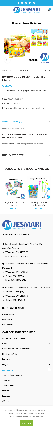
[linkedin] (30, 3)
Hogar (5, 364)
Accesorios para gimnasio (13, 338)
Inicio (4, 70)
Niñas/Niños (10, 385)
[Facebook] (18, 3)
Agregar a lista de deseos (33, 91)
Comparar (10, 91)
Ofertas (6, 401)
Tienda (12, 70)
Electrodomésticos (11, 354)
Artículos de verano (13, 375)
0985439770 (22, 252)
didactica (17, 108)
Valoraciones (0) (12, 121)
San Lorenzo (7, 324)
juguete (26, 108)
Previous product (43, 70)
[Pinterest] (26, 3)
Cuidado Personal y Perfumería (16, 348)
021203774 (21, 280)
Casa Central (8, 314)
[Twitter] (22, 3)
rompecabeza (38, 108)
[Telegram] (34, 3)
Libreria (5, 390)
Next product (49, 70)
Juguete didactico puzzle (14, 203)
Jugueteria (23, 70)
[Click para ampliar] (7, 60)
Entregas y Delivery (13, 155)
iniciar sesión (14, 143)
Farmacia (6, 359)
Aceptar (26, 423)
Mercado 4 (7, 319)
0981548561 (22, 272)
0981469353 (22, 296)
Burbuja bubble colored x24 (39, 203)
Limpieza (6, 396)
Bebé (4, 343)
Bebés (7, 380)
